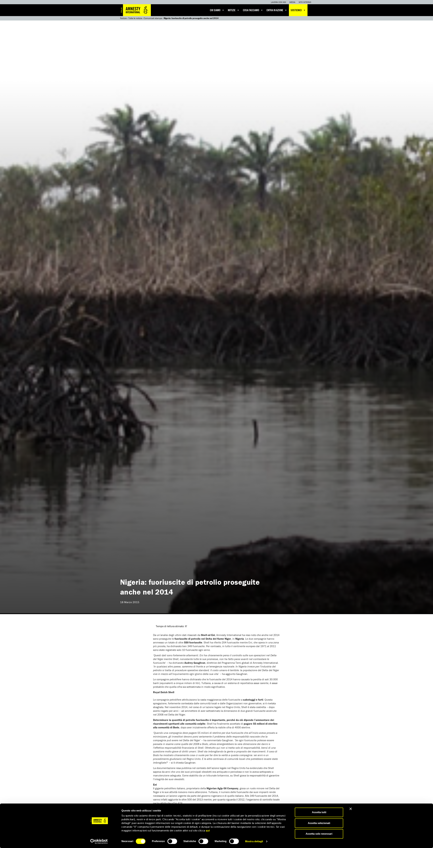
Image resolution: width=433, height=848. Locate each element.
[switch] (172, 841)
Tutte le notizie (135, 18)
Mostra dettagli (254, 841)
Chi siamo (215, 10)
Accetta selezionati (319, 823)
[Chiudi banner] (350, 809)
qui (208, 830)
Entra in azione (275, 10)
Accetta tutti (319, 812)
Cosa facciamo (251, 10)
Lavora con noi (278, 2)
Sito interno (305, 2)
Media (292, 2)
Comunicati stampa (153, 18)
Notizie (231, 10)
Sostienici (296, 10)
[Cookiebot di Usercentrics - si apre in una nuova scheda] (99, 841)
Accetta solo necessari (319, 833)
